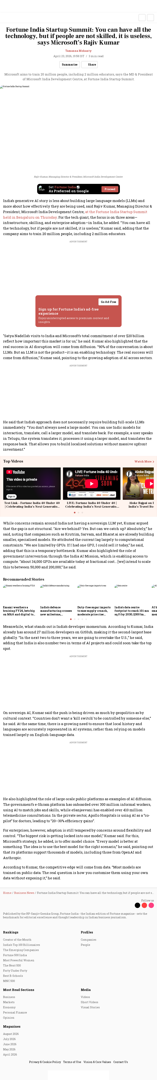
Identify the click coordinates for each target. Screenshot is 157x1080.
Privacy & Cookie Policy (45, 1062)
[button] (142, 17)
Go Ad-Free (108, 302)
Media (86, 990)
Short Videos (89, 1002)
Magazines (11, 1026)
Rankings (10, 932)
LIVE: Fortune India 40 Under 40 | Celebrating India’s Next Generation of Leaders (91, 506)
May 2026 (9, 1049)
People (85, 945)
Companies (88, 939)
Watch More (142, 461)
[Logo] (11, 17)
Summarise (69, 64)
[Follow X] (137, 905)
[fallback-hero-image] (20, 594)
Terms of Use (72, 1062)
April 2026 (10, 1054)
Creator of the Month (17, 939)
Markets (9, 1002)
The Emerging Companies (21, 950)
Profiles (87, 932)
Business (9, 997)
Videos (85, 997)
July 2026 (9, 1039)
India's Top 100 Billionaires (21, 945)
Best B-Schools (13, 976)
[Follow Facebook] (130, 905)
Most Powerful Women (18, 960)
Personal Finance (15, 1012)
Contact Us (120, 1062)
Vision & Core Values (97, 1062)
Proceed (110, 189)
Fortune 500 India (15, 955)
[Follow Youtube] (144, 905)
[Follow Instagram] (151, 905)
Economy (9, 1007)
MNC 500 (9, 981)
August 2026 (11, 1034)
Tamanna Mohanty (78, 51)
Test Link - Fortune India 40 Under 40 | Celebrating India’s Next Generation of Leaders (32, 506)
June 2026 (9, 1044)
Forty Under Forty (15, 970)
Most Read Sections (18, 990)
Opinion (8, 1017)
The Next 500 (12, 965)
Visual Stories (90, 1007)
